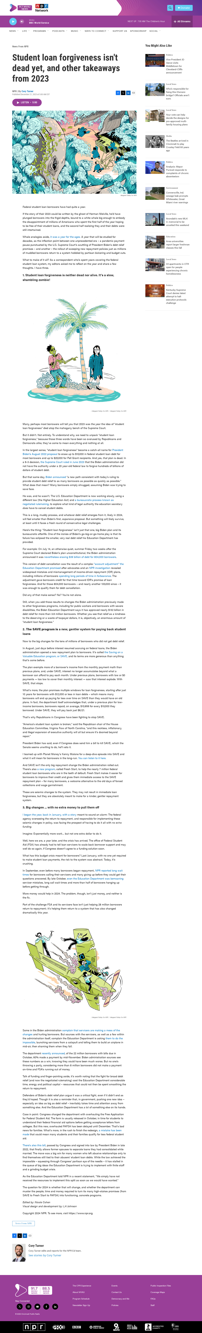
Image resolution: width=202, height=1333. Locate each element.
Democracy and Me (120, 1299)
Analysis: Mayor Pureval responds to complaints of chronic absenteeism (177, 171)
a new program (46, 769)
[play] (13, 21)
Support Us (120, 30)
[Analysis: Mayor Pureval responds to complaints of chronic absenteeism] (155, 167)
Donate (185, 7)
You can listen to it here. (92, 758)
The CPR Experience (82, 1285)
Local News (171, 84)
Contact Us (116, 1292)
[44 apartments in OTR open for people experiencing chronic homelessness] (155, 264)
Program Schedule (81, 1299)
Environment (172, 188)
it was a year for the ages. (65, 237)
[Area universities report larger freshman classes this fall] (155, 242)
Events (114, 1285)
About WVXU (79, 1292)
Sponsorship (138, 30)
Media (169, 136)
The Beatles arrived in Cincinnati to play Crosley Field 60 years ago (177, 145)
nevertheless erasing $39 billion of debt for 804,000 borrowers (80, 557)
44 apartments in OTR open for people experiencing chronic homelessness (177, 268)
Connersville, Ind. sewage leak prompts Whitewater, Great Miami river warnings (177, 197)
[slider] (26, 21)
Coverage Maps (158, 1292)
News (12, 30)
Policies (114, 1305)
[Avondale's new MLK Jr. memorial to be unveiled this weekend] (155, 219)
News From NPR (20, 46)
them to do (112, 1038)
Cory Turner (27, 91)
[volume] (21, 21)
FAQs (153, 1299)
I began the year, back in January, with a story (49, 814)
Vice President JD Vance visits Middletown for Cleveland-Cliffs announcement (175, 66)
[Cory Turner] (19, 1253)
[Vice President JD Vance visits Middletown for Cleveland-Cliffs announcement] (155, 60)
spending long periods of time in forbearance (85, 576)
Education (170, 237)
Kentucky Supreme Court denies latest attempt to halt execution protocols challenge (176, 296)
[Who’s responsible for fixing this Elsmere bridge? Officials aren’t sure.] (155, 89)
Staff (153, 1305)
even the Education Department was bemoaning (95, 878)
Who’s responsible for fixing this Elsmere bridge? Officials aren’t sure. (177, 93)
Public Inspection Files (161, 1285)
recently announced (53, 1053)
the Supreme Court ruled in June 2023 (62, 462)
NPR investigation (99, 568)
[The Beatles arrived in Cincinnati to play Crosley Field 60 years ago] (155, 141)
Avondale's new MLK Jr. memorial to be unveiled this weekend (177, 222)
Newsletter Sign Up (81, 1305)
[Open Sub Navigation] (18, 31)
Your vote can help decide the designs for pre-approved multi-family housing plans (177, 119)
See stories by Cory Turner (45, 1255)
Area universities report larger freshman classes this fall (178, 244)
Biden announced (56, 477)
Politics (169, 55)
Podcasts (58, 30)
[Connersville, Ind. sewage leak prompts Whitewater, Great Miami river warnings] (155, 193)
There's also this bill (34, 1145)
